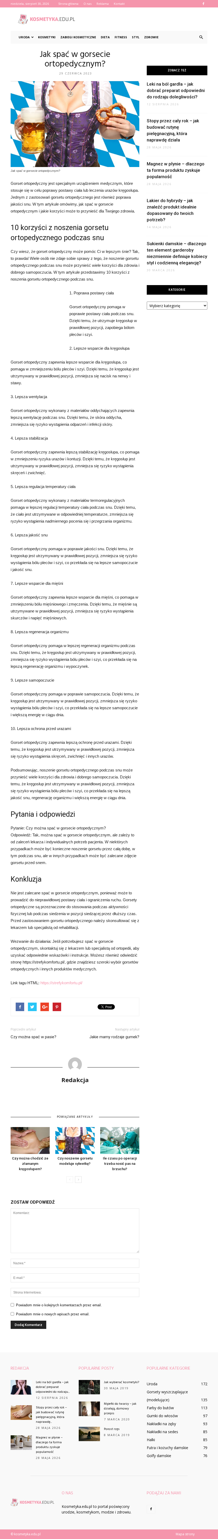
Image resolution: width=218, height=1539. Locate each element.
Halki (151, 1439)
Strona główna (68, 4)
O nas (87, 4)
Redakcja (75, 1080)
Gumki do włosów (162, 1415)
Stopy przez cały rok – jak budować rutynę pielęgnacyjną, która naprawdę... (51, 1415)
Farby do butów (160, 1407)
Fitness (121, 37)
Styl (135, 37)
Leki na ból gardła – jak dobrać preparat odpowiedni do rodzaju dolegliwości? (176, 90)
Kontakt (119, 4)
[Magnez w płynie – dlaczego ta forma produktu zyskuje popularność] (21, 1442)
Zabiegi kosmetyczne (78, 37)
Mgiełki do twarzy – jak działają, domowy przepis (120, 1408)
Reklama (103, 4)
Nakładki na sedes (162, 1431)
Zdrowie (151, 37)
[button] (201, 37)
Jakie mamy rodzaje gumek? (114, 1037)
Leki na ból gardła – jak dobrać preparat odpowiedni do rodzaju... (53, 1387)
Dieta (105, 37)
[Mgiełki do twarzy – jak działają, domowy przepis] (89, 1409)
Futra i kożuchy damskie (167, 1447)
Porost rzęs (112, 1429)
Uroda (24, 37)
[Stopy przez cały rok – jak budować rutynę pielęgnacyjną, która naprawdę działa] (21, 1412)
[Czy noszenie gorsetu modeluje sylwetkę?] (74, 1140)
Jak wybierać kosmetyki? (121, 1382)
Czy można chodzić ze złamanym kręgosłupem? (30, 1163)
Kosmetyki (47, 37)
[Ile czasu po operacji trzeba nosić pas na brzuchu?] (119, 1140)
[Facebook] (203, 3)
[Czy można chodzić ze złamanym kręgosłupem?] (30, 1140)
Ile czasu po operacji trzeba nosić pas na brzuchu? (120, 1163)
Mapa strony (185, 1534)
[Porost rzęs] (89, 1434)
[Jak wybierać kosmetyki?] (89, 1387)
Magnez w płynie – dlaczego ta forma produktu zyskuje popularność (175, 170)
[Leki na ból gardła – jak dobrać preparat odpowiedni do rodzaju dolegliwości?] (21, 1387)
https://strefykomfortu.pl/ (61, 983)
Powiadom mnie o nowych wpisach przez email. (53, 1314)
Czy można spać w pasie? (33, 1037)
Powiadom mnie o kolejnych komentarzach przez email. (59, 1305)
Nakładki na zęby (161, 1423)
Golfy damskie (159, 1455)
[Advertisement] (145, 19)
